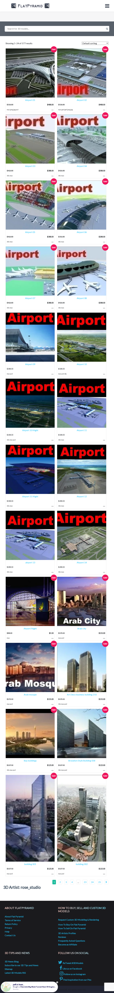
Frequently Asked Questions (71, 940)
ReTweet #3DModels (72, 963)
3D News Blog (12, 961)
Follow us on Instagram (74, 974)
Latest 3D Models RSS (15, 972)
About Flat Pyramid (14, 916)
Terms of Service (13, 920)
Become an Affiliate (67, 944)
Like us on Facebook (72, 968)
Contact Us (10, 935)
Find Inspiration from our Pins (77, 979)
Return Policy (11, 924)
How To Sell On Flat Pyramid (72, 928)
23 (85, 882)
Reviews (62, 937)
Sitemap (9, 969)
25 (99, 882)
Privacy (8, 927)
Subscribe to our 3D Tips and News (21, 965)
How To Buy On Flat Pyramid (72, 924)
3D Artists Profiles (67, 933)
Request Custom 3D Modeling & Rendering (78, 919)
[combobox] (57, 29)
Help (7, 931)
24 (92, 882)
